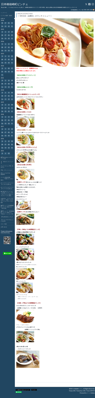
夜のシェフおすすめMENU (5, 174)
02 (9, 26)
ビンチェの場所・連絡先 (6, 15)
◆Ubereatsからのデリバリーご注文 (7, 158)
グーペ (88, 393)
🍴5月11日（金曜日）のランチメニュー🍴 (34, 16)
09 (12, 32)
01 (12, 26)
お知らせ (3, 18)
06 (9, 23)
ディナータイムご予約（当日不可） (7, 166)
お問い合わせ (4, 227)
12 (2, 32)
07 (5, 23)
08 (2, 23)
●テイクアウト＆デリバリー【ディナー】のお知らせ (7, 188)
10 (9, 32)
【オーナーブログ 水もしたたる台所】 (7, 220)
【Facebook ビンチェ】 (7, 217)
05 (12, 23)
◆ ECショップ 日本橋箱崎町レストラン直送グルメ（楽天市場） (7, 207)
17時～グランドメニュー (6, 170)
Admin (93, 393)
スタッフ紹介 (4, 224)
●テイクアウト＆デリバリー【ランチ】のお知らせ (7, 184)
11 (5, 32)
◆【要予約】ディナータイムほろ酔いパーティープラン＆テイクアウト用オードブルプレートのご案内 (7, 193)
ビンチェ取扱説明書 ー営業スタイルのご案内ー (7, 179)
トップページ (4, 12)
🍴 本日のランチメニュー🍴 (7, 162)
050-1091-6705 (88, 10)
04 (2, 26)
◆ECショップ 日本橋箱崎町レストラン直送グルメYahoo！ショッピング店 (7, 213)
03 (5, 26)
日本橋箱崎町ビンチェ (14, 4)
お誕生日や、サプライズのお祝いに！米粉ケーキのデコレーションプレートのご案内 (7, 200)
